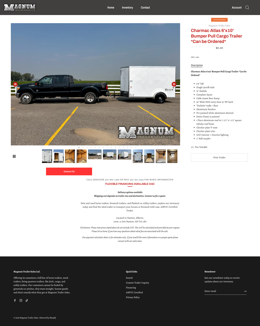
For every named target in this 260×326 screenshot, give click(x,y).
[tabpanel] (95, 84)
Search (129, 277)
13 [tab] (127, 147)
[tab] (198, 65)
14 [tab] (131, 147)
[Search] (247, 8)
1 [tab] (79, 147)
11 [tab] (119, 147)
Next (174, 84)
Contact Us (69, 171)
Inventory (127, 7)
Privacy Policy (133, 297)
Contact (145, 7)
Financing (131, 287)
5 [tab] (95, 147)
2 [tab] (83, 147)
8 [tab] (107, 147)
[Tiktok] (26, 300)
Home (110, 7)
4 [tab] (91, 147)
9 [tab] (111, 147)
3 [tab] (87, 147)
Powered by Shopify (47, 317)
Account (237, 7)
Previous (15, 84)
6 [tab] (99, 147)
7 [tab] (103, 147)
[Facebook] (15, 300)
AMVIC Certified (134, 292)
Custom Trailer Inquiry (137, 282)
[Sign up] (245, 291)
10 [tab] (115, 147)
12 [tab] (123, 147)
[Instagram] (21, 300)
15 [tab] (135, 147)
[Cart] (254, 8)
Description (197, 65)
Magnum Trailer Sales (219, 25)
